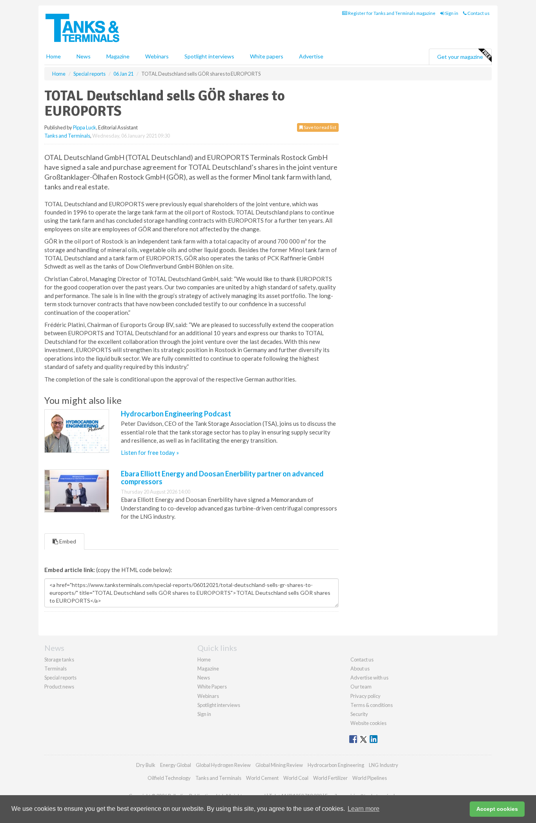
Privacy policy (365, 696)
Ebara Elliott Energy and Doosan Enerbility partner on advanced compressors (222, 477)
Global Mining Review (279, 765)
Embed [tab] (67, 541)
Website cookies (368, 723)
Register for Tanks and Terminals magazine (391, 13)
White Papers (212, 686)
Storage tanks (59, 659)
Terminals (55, 668)
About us (360, 668)
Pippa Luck (84, 127)
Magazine (117, 56)
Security (359, 714)
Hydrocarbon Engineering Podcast (176, 413)
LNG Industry (383, 765)
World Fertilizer (330, 778)
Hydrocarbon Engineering (336, 765)
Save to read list (319, 127)
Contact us (478, 13)
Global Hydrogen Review (223, 765)
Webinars (157, 56)
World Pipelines (369, 778)
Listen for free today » (150, 452)
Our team (361, 686)
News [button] (84, 56)
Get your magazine (460, 56)
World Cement (262, 778)
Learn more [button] (363, 808)
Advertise (311, 56)
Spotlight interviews (209, 56)
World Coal (295, 778)
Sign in (451, 13)
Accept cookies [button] (497, 809)
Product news (59, 686)
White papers (266, 56)
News (203, 677)
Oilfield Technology (169, 778)
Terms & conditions (371, 705)
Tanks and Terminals (67, 136)
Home (53, 56)
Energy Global (175, 765)
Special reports (60, 677)
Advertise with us (369, 677)
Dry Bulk (145, 765)
